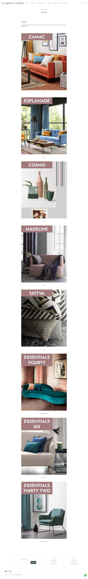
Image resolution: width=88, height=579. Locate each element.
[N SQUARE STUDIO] (13, 3)
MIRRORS (50, 3)
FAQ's (74, 558)
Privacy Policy (54, 562)
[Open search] (81, 3)
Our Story (54, 558)
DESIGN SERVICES (63, 3)
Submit (33, 562)
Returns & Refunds (73, 562)
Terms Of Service (54, 564)
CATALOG (55, 3)
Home (42, 9)
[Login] (83, 3)
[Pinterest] (10, 571)
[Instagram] (8, 571)
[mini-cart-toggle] (86, 3)
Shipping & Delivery (73, 564)
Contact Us (74, 560)
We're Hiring (54, 560)
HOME (27, 3)
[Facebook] (5, 571)
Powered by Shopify (18, 574)
